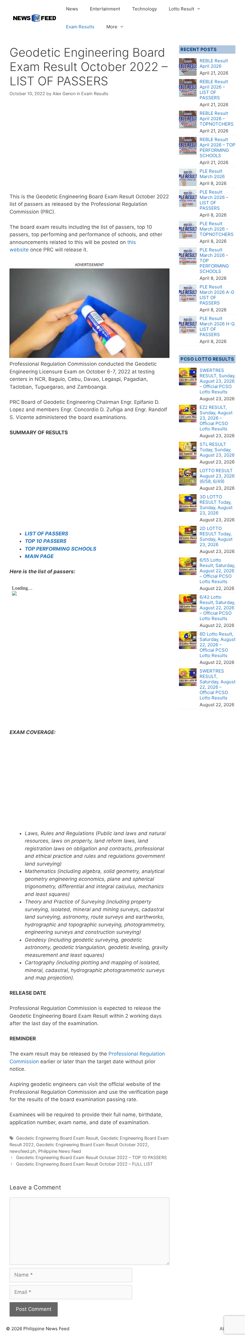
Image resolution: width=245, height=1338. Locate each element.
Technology (144, 9)
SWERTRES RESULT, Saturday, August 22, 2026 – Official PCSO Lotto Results (217, 684)
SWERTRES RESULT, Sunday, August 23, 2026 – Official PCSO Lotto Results (217, 381)
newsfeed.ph (23, 1151)
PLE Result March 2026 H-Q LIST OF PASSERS (217, 326)
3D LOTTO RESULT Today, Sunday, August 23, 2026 (216, 505)
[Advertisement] (89, 149)
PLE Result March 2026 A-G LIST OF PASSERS (217, 295)
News (72, 9)
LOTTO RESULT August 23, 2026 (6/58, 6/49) (217, 476)
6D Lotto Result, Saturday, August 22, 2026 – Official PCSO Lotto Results (217, 644)
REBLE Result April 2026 (214, 63)
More (111, 27)
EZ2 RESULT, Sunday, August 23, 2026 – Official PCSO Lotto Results (216, 418)
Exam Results (80, 27)
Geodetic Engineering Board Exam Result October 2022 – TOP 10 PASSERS (91, 1157)
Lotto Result (181, 9)
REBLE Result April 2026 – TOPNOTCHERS (217, 118)
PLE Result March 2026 (212, 173)
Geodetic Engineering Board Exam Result (57, 1138)
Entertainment (105, 9)
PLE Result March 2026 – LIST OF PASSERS (214, 200)
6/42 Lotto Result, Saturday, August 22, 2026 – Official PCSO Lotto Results (217, 607)
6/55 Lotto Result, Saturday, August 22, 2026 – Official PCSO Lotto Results (217, 570)
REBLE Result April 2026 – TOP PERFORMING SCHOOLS (217, 147)
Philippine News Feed (59, 1151)
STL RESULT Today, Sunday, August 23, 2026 (217, 449)
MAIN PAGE (39, 556)
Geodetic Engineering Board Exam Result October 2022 (92, 1144)
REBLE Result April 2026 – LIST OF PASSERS (214, 90)
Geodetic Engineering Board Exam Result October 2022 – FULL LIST (84, 1163)
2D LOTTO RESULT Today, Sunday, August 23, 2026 (216, 536)
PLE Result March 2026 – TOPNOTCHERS (217, 229)
